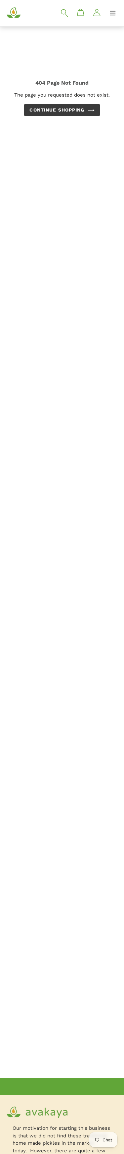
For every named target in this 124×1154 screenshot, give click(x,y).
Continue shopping (56, 110)
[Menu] (113, 13)
